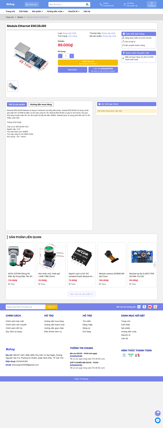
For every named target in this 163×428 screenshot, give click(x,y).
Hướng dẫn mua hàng (54, 321)
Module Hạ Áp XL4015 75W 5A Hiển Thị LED (141, 274)
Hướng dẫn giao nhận (54, 328)
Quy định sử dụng (14, 331)
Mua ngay (72, 70)
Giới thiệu (23, 11)
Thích (13, 284)
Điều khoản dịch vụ (53, 331)
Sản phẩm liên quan (25, 237)
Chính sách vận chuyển (16, 324)
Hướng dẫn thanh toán (54, 324)
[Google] (155, 307)
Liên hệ (87, 11)
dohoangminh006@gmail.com (25, 365)
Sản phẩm (37, 11)
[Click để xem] (30, 55)
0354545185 (22, 361)
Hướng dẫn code (55, 11)
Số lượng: (62, 51)
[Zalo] (139, 307)
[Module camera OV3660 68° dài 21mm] (111, 256)
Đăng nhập (87, 324)
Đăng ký (86, 328)
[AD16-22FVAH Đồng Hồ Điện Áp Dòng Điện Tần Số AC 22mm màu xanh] (21, 256)
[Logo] (10, 4)
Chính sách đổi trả (14, 328)
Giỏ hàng (87, 331)
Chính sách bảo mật (15, 321)
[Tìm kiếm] (87, 4)
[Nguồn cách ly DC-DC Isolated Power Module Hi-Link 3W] (81, 256)
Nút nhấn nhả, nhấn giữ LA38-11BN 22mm (49, 274)
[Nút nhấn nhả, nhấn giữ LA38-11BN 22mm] (51, 256)
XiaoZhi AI (73, 11)
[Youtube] (150, 307)
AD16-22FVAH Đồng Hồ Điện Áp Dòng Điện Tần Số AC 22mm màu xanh (20, 275)
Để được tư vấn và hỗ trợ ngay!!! (103, 69)
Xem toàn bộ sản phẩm (80, 294)
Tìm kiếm (87, 321)
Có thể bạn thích (109, 104)
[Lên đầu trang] (157, 406)
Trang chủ (10, 11)
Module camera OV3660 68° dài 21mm (112, 274)
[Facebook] (144, 307)
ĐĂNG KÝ (51, 307)
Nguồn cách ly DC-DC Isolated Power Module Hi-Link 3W (81, 275)
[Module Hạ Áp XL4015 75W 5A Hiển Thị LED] (142, 256)
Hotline (108, 4)
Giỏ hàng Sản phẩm (132, 4)
